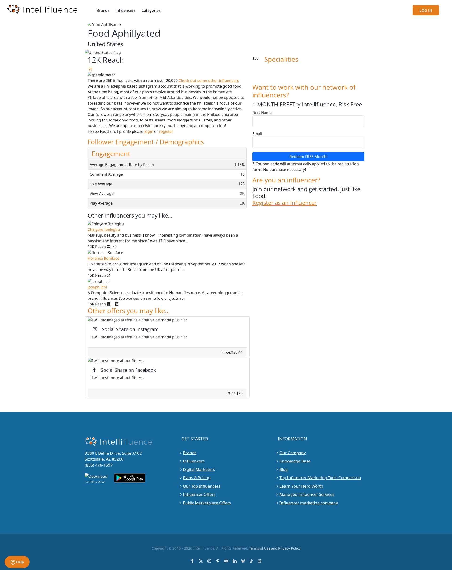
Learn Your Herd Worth (301, 486)
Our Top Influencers (201, 486)
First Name (262, 112)
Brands (189, 452)
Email (257, 133)
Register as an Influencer (284, 202)
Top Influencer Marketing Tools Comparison (320, 477)
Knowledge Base (295, 461)
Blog (283, 469)
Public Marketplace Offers (207, 502)
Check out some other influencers (208, 80)
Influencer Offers (199, 494)
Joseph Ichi (97, 287)
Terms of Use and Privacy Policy (275, 548)
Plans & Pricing (196, 477)
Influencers (194, 461)
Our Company (292, 452)
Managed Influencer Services (306, 494)
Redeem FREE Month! (308, 156)
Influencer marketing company (308, 502)
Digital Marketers (199, 469)
